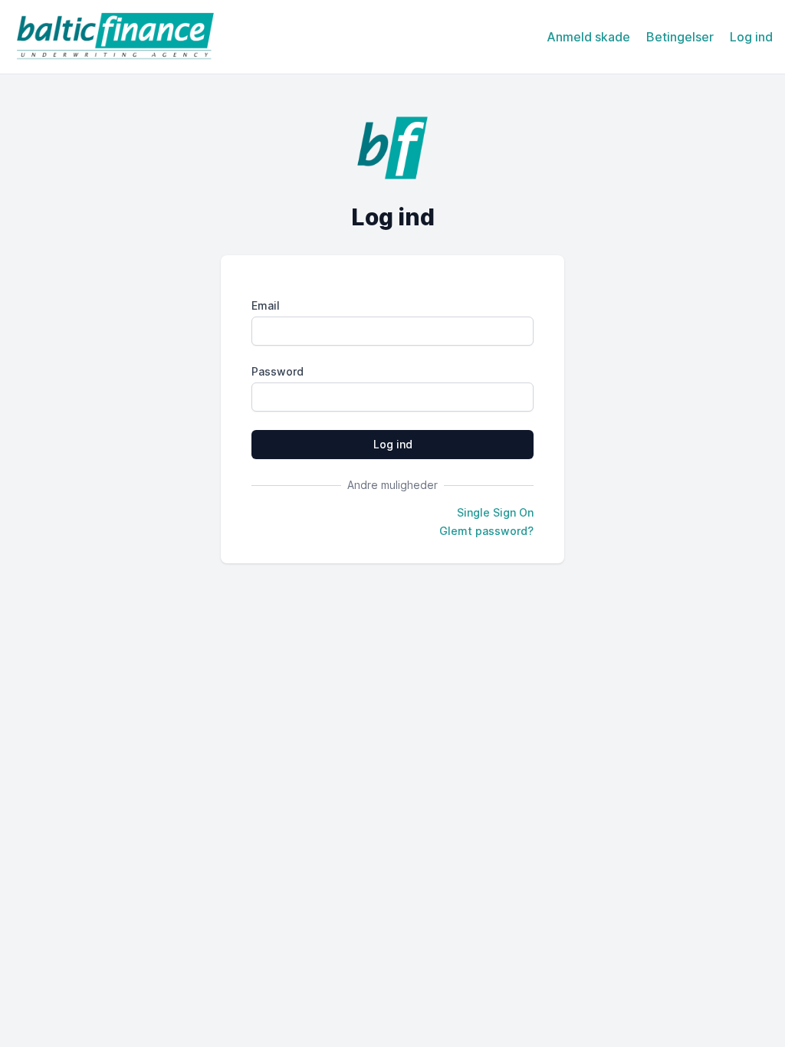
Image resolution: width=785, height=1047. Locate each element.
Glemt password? (486, 530)
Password (277, 371)
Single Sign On (495, 512)
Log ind (751, 36)
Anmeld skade (588, 36)
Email (265, 305)
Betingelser (680, 36)
